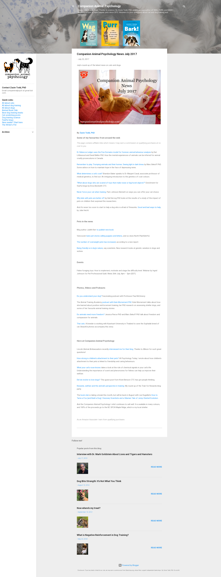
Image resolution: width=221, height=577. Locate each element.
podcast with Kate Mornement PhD (116, 302)
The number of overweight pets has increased (96, 242)
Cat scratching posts (11, 115)
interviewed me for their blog (121, 349)
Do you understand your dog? (89, 296)
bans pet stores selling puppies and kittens (104, 236)
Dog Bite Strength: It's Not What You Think (99, 481)
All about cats (8, 103)
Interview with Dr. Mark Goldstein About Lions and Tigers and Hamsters (114, 454)
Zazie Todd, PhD (87, 133)
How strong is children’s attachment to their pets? (98, 358)
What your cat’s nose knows (89, 367)
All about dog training (11, 105)
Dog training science (11, 117)
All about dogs (8, 108)
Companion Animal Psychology (99, 6)
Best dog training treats (12, 112)
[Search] (184, 7)
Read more (156, 467)
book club (85, 395)
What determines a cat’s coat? (90, 173)
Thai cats (81, 323)
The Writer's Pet (9, 125)
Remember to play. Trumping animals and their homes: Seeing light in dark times (110, 164)
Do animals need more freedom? (91, 314)
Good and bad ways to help (149, 207)
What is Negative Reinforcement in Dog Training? (103, 535)
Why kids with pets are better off (90, 198)
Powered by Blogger (130, 565)
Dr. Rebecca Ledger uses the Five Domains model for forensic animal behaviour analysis (114, 152)
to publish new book (105, 230)
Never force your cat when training (91, 192)
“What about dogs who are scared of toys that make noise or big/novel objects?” (111, 183)
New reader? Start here (12, 122)
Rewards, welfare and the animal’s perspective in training (100, 386)
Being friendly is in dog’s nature (90, 248)
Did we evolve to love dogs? (88, 380)
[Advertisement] (177, 59)
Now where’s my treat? (88, 508)
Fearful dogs (7, 120)
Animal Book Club (10, 110)
